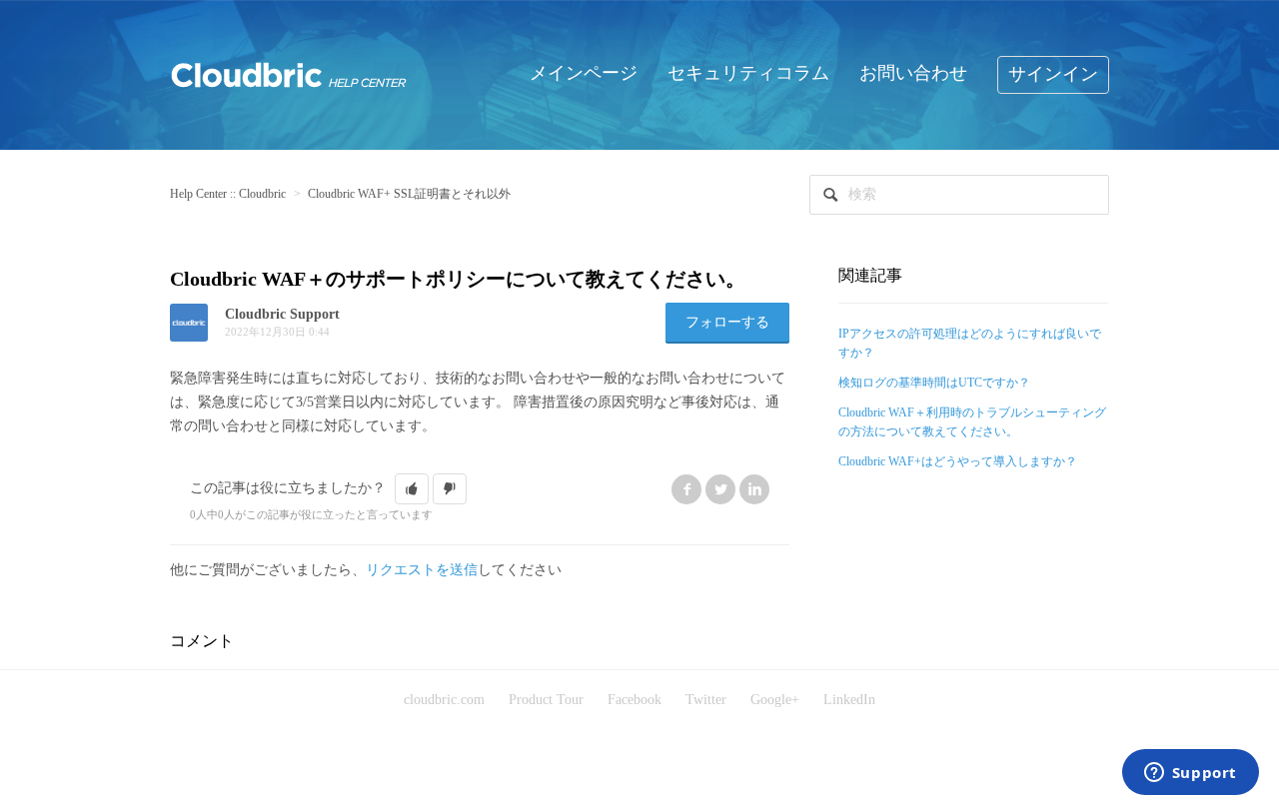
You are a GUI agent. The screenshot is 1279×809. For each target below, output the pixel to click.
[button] (412, 489)
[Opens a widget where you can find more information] (1190, 774)
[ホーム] (289, 73)
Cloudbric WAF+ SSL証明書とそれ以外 (409, 194)
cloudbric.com (444, 699)
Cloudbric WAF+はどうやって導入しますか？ (957, 461)
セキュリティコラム (748, 73)
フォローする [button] (727, 322)
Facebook (686, 489)
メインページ (584, 73)
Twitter (720, 489)
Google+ (774, 699)
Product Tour (546, 699)
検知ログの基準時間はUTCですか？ (934, 383)
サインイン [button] (1053, 74)
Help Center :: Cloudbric (228, 194)
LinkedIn (754, 489)
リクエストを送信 (422, 569)
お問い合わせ (913, 73)
